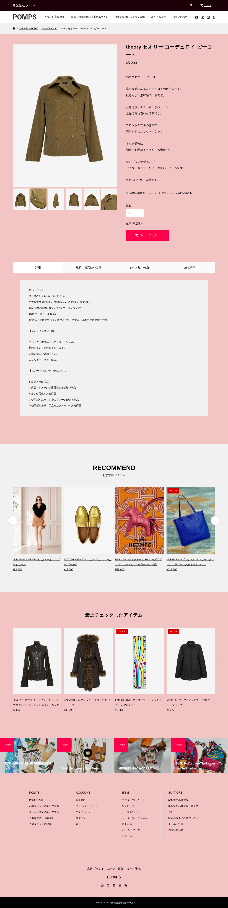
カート (79, 823)
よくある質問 (158, 16)
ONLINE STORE (184, 193)
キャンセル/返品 (139, 267)
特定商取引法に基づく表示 (130, 16)
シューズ (127, 835)
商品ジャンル (168, 193)
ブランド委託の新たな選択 (44, 812)
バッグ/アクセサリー (133, 830)
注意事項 (190, 267)
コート (146, 193)
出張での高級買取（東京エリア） (89, 16)
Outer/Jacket (135, 193)
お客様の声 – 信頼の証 (42, 818)
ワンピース (128, 806)
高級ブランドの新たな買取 (44, 806)
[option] (37, 529)
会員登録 (81, 800)
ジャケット (155, 193)
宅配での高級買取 (54, 16)
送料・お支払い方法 (89, 267)
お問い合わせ (179, 16)
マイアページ (83, 812)
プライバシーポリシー (88, 806)
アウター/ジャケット (133, 800)
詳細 (38, 267)
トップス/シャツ (131, 812)
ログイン (81, 818)
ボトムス (127, 823)
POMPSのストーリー (41, 800)
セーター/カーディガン (135, 818)
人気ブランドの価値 (40, 823)
